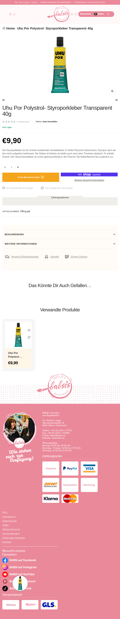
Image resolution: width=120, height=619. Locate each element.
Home (10, 28)
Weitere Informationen (21, 244)
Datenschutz (9, 521)
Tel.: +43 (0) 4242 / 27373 (26, 2)
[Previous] (3, 100)
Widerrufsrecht (11, 529)
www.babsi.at (58, 438)
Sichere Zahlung (79, 256)
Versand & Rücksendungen (25, 256)
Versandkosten (11, 533)
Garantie (54, 256)
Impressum (9, 516)
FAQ (4, 512)
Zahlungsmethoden (13, 538)
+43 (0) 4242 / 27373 (61, 430)
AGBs (5, 525)
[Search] (14, 14)
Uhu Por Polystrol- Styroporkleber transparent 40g (18, 355)
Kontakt (6, 542)
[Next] (116, 100)
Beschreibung (14, 234)
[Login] (72, 14)
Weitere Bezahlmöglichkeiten (89, 180)
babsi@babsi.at (57, 435)
